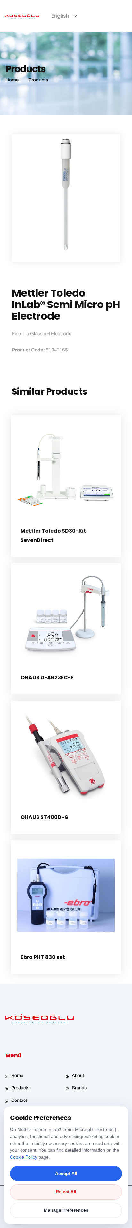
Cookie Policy (23, 1157)
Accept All (66, 1173)
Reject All (66, 1191)
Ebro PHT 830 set (43, 957)
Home (17, 1075)
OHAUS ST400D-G (45, 817)
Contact (19, 1100)
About (78, 1075)
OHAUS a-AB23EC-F (47, 677)
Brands (79, 1087)
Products (20, 1087)
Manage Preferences (66, 1210)
